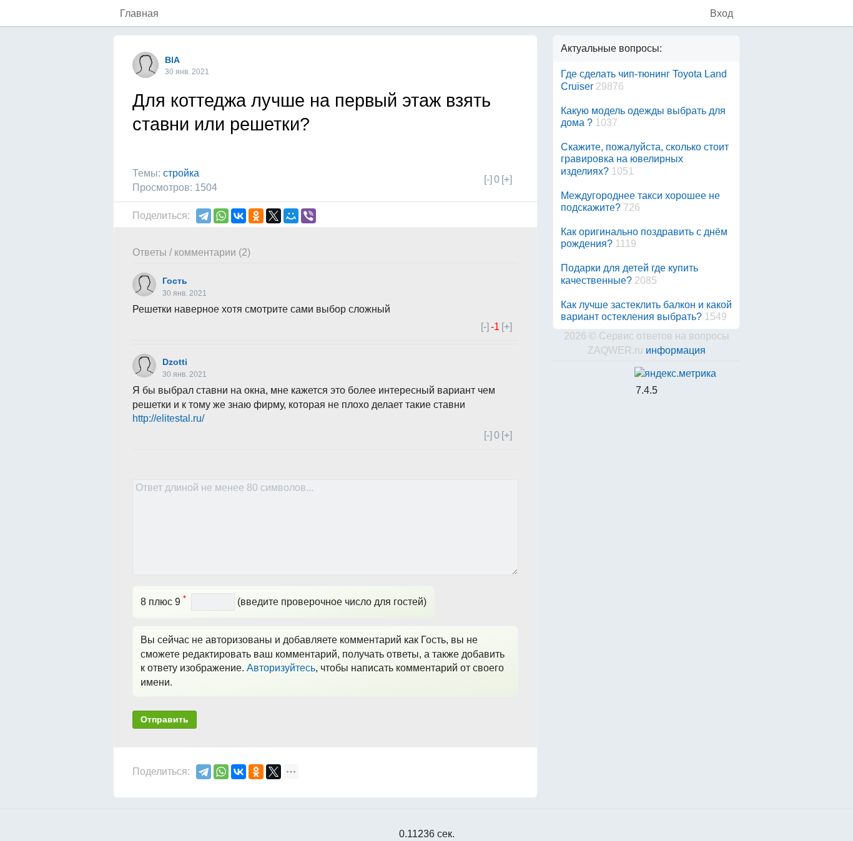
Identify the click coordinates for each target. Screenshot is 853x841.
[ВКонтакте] (238, 215)
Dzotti (174, 362)
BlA (172, 60)
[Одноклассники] (256, 215)
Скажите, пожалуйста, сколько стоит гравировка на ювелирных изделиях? (645, 159)
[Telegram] (203, 215)
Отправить (165, 719)
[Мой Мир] (291, 215)
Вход (721, 13)
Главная (139, 13)
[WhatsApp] (221, 215)
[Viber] (308, 215)
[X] (273, 215)
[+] (506, 179)
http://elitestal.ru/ (168, 418)
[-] (488, 179)
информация (676, 350)
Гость (174, 281)
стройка (181, 173)
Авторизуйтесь (281, 668)
